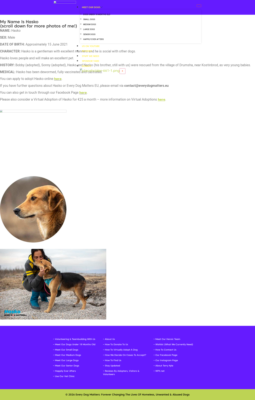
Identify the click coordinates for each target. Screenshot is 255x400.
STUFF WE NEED (90, 56)
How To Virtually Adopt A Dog (121, 349)
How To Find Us (113, 360)
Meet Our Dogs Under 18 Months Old (75, 344)
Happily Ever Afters (65, 371)
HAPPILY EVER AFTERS (93, 39)
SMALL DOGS (89, 19)
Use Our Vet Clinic (65, 376)
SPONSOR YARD (90, 61)
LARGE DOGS (89, 29)
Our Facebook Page (166, 355)
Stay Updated (112, 365)
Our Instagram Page (166, 360)
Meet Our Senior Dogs (67, 365)
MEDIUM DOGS (89, 24)
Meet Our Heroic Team (167, 339)
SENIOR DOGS (89, 34)
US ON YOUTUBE (91, 46)
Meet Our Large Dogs (67, 360)
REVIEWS (87, 51)
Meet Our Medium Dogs (68, 355)
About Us (110, 339)
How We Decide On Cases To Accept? (125, 355)
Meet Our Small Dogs (66, 349)
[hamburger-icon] (199, 6)
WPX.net (160, 371)
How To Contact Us (165, 349)
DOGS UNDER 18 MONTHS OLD (96, 14)
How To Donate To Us (116, 344)
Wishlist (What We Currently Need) (174, 344)
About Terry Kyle (164, 365)
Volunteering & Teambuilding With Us (75, 339)
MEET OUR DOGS (91, 7)
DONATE (86, 66)
